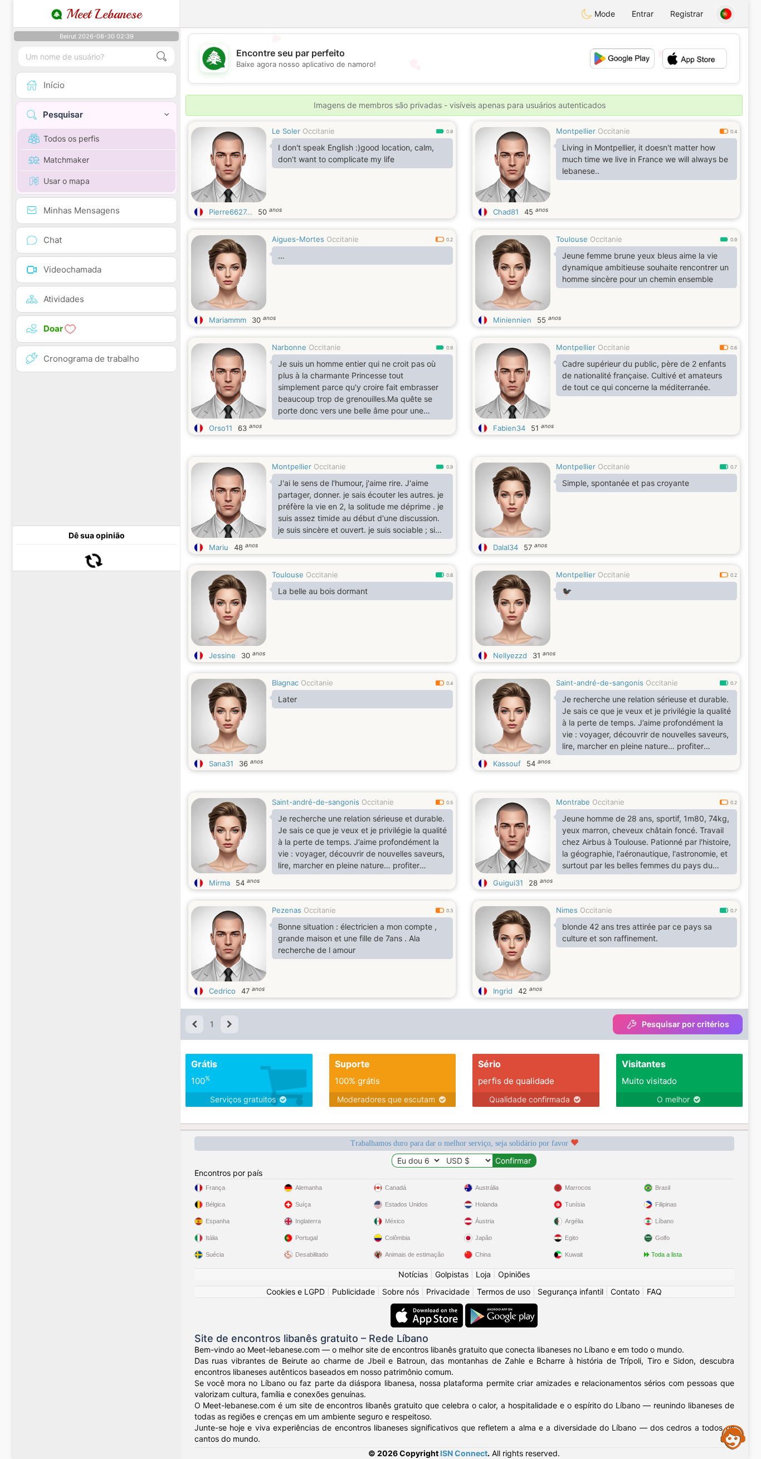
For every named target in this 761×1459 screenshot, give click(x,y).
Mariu (218, 547)
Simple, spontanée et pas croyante (625, 483)
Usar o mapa (66, 181)
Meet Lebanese (102, 14)
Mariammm (227, 319)
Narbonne (289, 347)
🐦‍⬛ (567, 591)
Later (287, 699)
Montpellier (576, 131)
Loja (483, 1274)
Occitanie (319, 131)
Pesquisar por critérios (685, 1024)
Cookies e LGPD (295, 1291)
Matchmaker (66, 159)
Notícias (413, 1274)
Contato (625, 1291)
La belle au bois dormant (323, 591)
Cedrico (222, 990)
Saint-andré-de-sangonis (599, 682)
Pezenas (286, 910)
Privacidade (448, 1291)
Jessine (222, 655)
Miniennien (512, 319)
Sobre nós (400, 1291)
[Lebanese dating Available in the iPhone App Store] (428, 1309)
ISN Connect (463, 1453)
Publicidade (353, 1291)
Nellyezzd (510, 655)
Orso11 (220, 428)
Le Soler (286, 131)
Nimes (567, 910)
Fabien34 (509, 428)
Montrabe (573, 801)
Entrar (642, 13)
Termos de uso (503, 1291)
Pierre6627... (230, 211)
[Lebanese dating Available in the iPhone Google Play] (501, 1309)
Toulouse (572, 239)
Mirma (219, 882)
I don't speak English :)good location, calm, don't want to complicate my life (356, 153)
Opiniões (514, 1274)
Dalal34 (505, 547)
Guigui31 (508, 882)
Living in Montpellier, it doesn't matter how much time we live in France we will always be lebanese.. (645, 159)
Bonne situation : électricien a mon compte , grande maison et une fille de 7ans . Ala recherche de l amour (357, 938)
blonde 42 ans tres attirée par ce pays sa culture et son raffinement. (637, 932)
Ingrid (503, 990)
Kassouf (507, 763)
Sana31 (221, 763)
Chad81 (506, 211)
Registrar (686, 13)
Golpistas (452, 1274)
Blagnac (285, 682)
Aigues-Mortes (298, 239)
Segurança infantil (570, 1291)
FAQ (654, 1291)
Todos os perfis (71, 138)
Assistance (733, 1437)
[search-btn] (161, 56)
